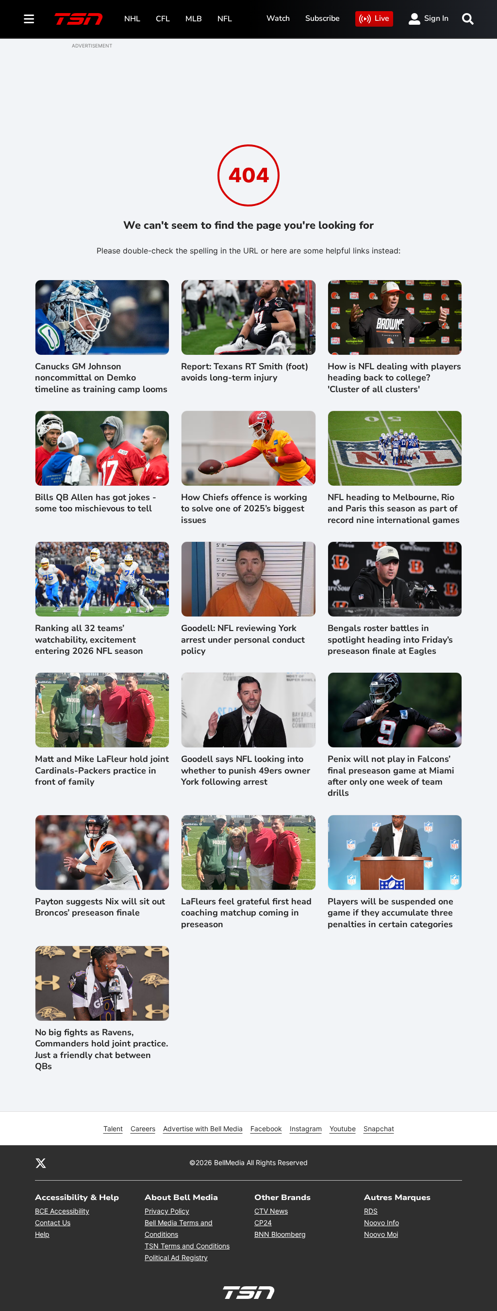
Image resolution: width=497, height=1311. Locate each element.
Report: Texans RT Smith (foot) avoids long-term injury (244, 372)
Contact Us (52, 1222)
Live (382, 18)
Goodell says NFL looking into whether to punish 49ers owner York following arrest (245, 771)
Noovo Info (381, 1222)
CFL (163, 19)
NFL (224, 19)
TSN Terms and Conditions (187, 1246)
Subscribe (322, 18)
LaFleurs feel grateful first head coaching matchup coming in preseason (246, 913)
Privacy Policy (167, 1211)
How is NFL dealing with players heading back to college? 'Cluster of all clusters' (394, 378)
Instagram (306, 1128)
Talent (113, 1128)
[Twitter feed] (41, 1163)
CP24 (263, 1222)
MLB (193, 19)
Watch (278, 18)
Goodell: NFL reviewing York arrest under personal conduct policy (243, 640)
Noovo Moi (381, 1234)
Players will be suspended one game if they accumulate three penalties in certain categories (390, 913)
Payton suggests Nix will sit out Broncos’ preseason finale (100, 907)
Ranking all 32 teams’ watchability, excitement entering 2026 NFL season (89, 640)
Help (42, 1234)
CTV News (271, 1211)
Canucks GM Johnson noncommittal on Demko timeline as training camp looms (101, 378)
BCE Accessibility (62, 1211)
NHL (132, 19)
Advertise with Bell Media (203, 1128)
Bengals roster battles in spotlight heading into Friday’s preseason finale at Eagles (390, 640)
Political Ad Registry (176, 1257)
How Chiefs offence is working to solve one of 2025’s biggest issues (244, 509)
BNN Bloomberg (280, 1234)
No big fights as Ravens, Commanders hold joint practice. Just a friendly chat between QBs (101, 1049)
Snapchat (379, 1128)
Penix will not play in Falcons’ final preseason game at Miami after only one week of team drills (391, 776)
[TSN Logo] (78, 19)
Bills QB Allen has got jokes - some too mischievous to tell (95, 503)
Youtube (343, 1128)
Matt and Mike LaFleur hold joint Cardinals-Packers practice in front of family (102, 771)
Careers (143, 1128)
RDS (371, 1211)
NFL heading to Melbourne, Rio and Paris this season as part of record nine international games (394, 509)
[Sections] (29, 19)
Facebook (266, 1128)
